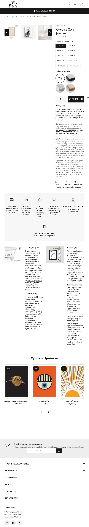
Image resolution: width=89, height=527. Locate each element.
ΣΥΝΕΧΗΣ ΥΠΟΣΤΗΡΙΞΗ (73, 206)
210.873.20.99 (73, 211)
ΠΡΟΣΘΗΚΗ (77, 99)
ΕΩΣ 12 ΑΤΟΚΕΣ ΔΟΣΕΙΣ (39, 208)
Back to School (45, 11)
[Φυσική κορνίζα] (70, 88)
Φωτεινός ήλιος (72, 401)
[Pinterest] (19, 522)
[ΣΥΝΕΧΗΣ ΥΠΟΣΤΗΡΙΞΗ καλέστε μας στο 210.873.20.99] (73, 200)
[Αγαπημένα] (75, 4)
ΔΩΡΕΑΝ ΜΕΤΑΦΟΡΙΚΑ (12, 207)
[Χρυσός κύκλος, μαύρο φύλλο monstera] (16, 382)
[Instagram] (13, 522)
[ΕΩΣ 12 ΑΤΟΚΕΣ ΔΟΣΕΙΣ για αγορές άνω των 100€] (39, 200)
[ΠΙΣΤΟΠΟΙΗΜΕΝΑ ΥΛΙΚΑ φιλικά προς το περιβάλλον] (44, 227)
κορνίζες (70, 255)
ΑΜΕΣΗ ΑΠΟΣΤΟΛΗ (26, 207)
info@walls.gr (17, 514)
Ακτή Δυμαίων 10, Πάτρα (15, 512)
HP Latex (39, 297)
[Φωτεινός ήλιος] (72, 382)
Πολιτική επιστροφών (69, 186)
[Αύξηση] (63, 99)
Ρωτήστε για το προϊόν (78, 186)
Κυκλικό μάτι (44, 401)
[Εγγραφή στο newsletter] (59, 450)
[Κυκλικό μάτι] (44, 382)
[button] (6, 4)
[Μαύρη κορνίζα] (70, 78)
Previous (7, 32)
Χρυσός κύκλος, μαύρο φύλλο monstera (19, 401)
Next (50, 32)
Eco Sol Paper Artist (34, 281)
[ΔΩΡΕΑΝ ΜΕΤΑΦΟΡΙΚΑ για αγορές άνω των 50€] (12, 200)
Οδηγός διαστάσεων (60, 186)
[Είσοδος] (69, 4)
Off (51, 11)
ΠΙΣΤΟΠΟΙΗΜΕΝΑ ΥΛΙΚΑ (45, 233)
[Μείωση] (57, 99)
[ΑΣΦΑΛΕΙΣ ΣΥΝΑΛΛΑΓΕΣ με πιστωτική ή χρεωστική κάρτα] (54, 200)
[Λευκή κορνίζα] (60, 88)
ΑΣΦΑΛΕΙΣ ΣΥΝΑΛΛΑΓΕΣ (54, 207)
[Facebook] (7, 522)
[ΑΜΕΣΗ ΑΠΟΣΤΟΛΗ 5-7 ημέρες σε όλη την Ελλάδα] (26, 200)
